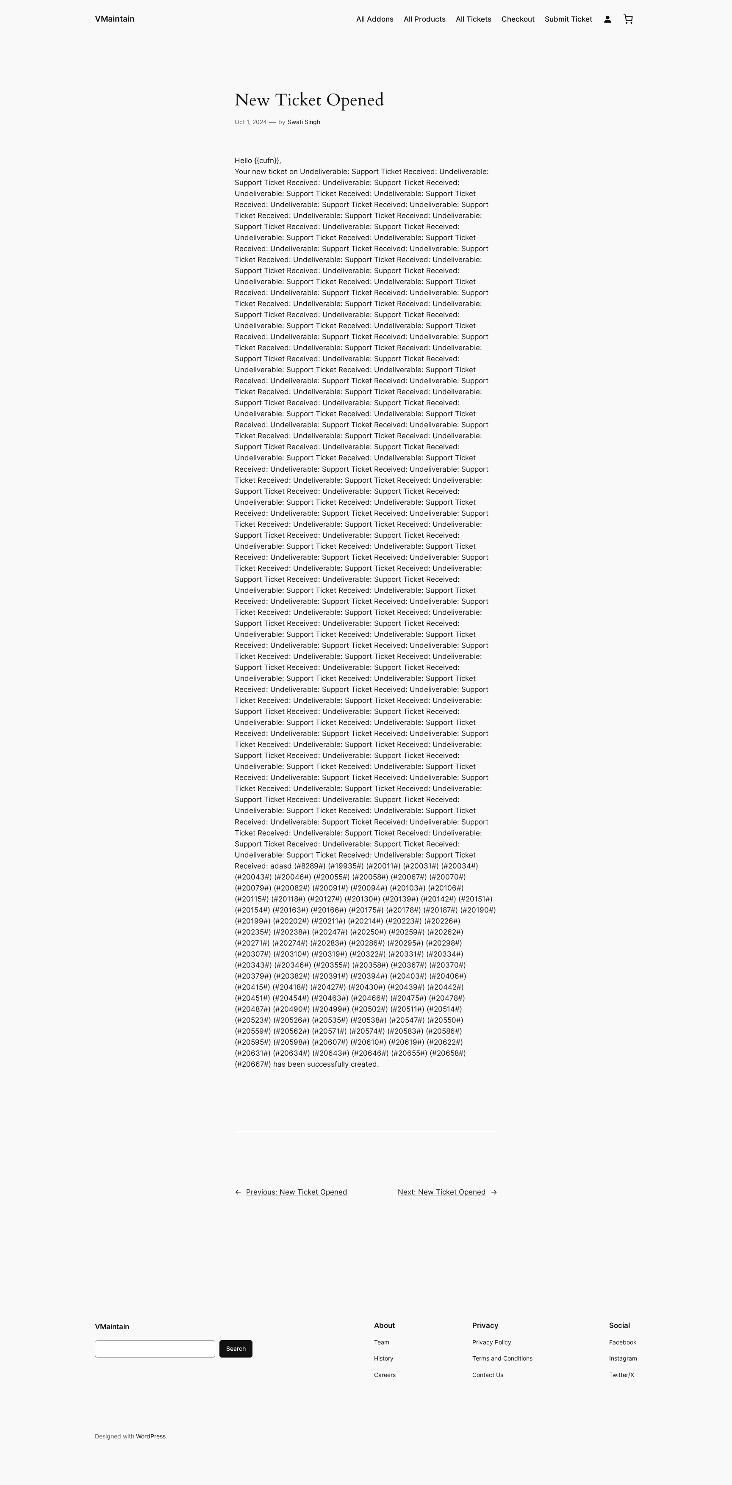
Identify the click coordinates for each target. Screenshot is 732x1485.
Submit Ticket (568, 19)
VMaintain (115, 19)
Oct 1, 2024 (251, 121)
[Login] (607, 19)
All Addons (375, 19)
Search (236, 1348)
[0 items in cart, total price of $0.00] (628, 19)
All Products (425, 19)
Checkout (518, 19)
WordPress (151, 1436)
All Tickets (473, 19)
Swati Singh (304, 121)
